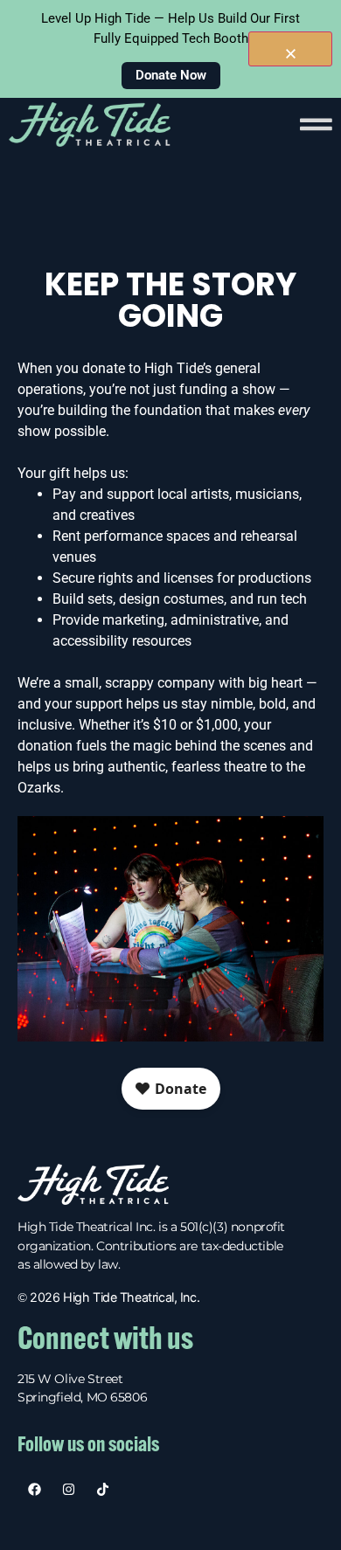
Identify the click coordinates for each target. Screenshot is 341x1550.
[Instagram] (69, 1489)
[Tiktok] (103, 1489)
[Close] (290, 48)
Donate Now (171, 75)
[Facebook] (34, 1489)
